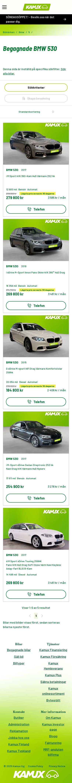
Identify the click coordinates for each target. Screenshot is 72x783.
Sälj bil (18, 656)
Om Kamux (53, 717)
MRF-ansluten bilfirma (53, 752)
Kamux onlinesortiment (53, 691)
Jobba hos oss (18, 737)
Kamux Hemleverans (53, 665)
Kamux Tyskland (18, 751)
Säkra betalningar (53, 682)
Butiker (19, 717)
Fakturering (53, 743)
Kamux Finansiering (53, 650)
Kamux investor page (53, 726)
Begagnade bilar (19, 650)
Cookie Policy (35, 766)
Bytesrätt (53, 700)
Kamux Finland (18, 744)
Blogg (53, 736)
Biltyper (18, 663)
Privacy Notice (57, 766)
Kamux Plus (53, 675)
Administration (18, 724)
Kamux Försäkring (53, 656)
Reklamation (19, 731)
